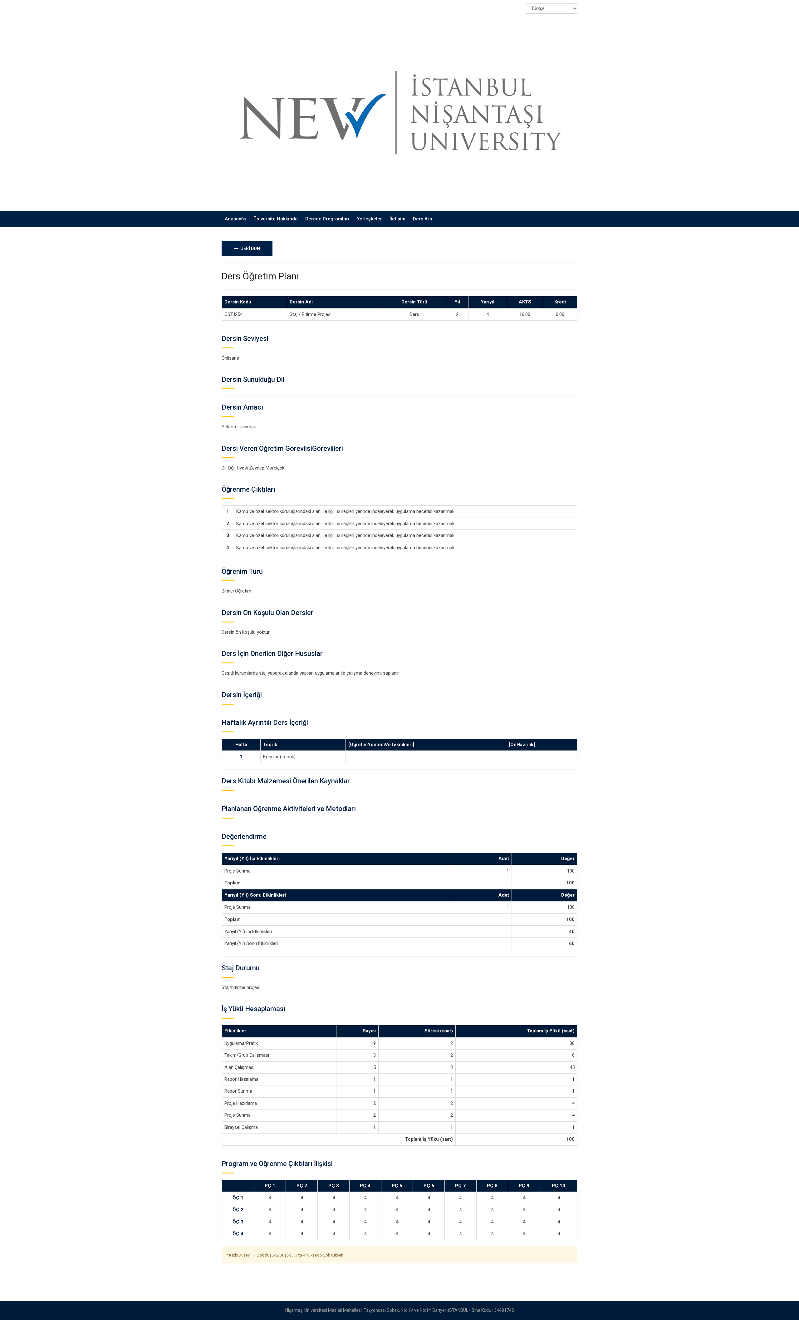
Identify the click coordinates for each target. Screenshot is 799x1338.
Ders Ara (422, 219)
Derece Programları (327, 219)
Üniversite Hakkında (275, 219)
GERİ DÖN (249, 248)
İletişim (397, 219)
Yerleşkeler (369, 219)
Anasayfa (235, 219)
